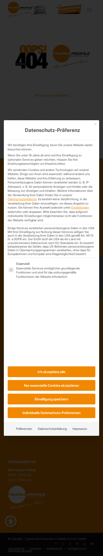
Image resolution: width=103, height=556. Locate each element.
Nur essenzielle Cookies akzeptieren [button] (51, 385)
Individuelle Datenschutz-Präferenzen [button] (51, 413)
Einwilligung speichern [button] (51, 399)
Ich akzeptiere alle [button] (51, 372)
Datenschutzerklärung (22, 199)
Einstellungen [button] (80, 207)
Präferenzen (24, 429)
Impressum (80, 429)
